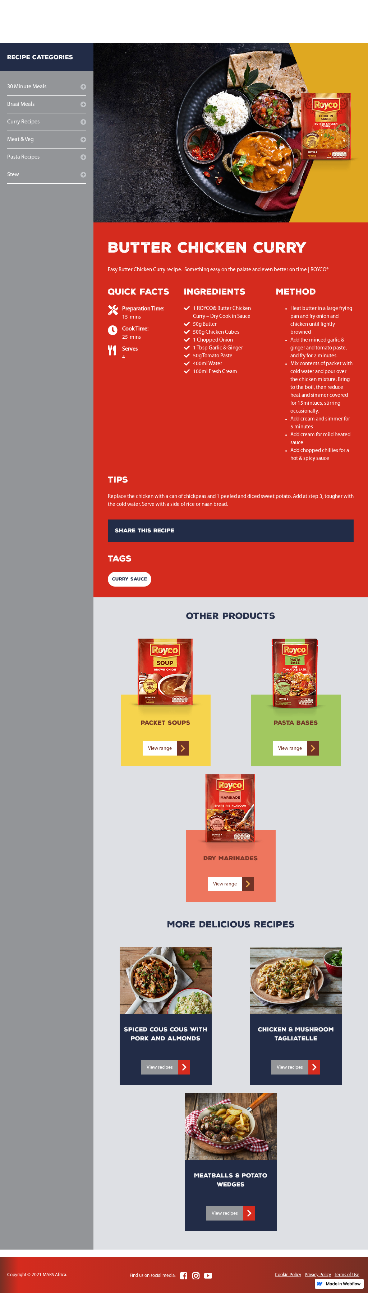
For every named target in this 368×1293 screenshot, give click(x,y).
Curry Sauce (129, 579)
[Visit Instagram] (196, 1275)
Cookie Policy (288, 1275)
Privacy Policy (318, 1275)
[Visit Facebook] (183, 1275)
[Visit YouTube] (208, 1275)
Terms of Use (347, 1275)
